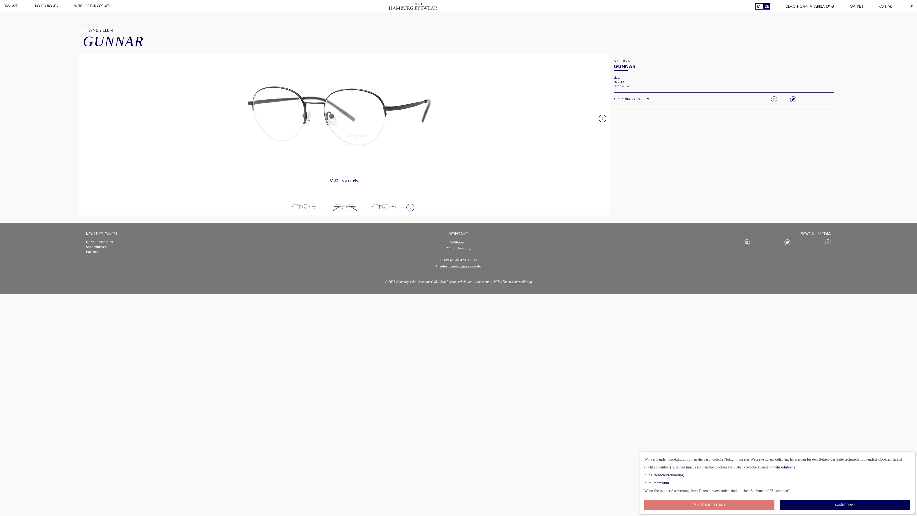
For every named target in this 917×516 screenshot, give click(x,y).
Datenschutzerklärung (517, 282)
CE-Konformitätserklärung (809, 7)
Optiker (856, 7)
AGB (496, 282)
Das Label (11, 6)
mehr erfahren (783, 467)
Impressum (483, 282)
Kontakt (886, 7)
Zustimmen (844, 505)
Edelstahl (93, 252)
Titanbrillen (98, 31)
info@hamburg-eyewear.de (460, 266)
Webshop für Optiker (92, 6)
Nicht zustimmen (709, 505)
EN (759, 7)
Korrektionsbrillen (99, 242)
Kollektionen (46, 6)
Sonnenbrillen (96, 247)
